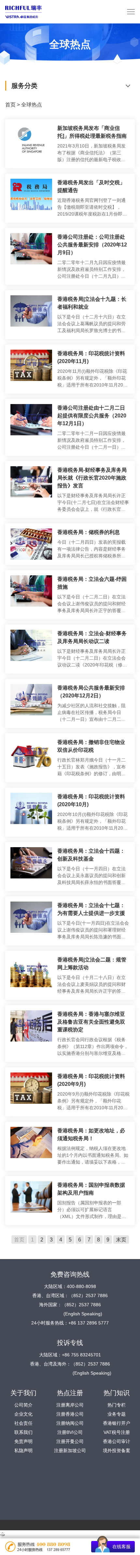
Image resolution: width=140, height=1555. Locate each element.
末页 (121, 1239)
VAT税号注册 (117, 1432)
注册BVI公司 (70, 1432)
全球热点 (31, 104)
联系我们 (23, 1432)
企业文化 (23, 1414)
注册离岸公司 (70, 1405)
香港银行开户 (116, 1423)
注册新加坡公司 (70, 1450)
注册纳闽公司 (70, 1423)
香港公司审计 (116, 1441)
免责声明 (23, 1441)
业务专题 (116, 1414)
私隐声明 (23, 1450)
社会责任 (23, 1423)
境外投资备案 (116, 1450)
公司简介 (23, 1405)
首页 (10, 104)
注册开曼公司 (70, 1441)
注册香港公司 (70, 1414)
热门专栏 (116, 1405)
